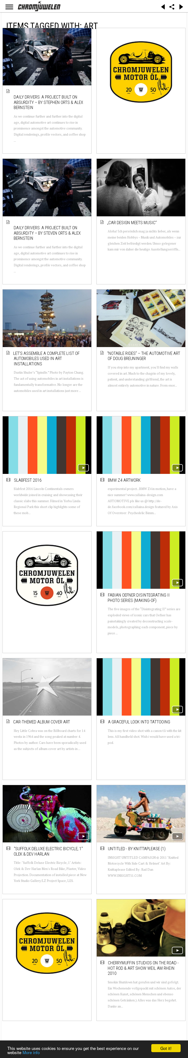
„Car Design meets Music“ (132, 222)
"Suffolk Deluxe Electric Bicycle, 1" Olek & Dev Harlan (48, 851)
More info (31, 1052)
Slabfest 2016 (28, 480)
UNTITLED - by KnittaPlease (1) (136, 848)
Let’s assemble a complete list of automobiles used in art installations (47, 358)
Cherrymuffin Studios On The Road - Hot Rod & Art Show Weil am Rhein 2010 (143, 968)
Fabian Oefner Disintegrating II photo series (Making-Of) (139, 597)
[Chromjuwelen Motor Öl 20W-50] (141, 72)
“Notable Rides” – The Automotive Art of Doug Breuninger (144, 356)
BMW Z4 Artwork (124, 480)
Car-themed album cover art (42, 721)
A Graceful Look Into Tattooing (139, 721)
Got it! (166, 1048)
